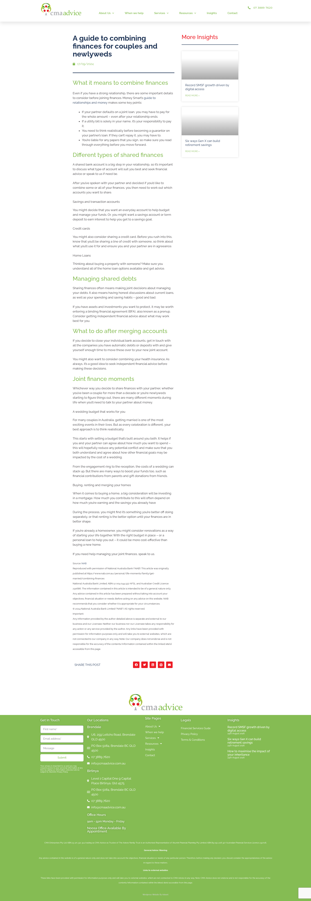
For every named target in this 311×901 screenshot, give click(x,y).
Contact (232, 13)
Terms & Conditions (193, 739)
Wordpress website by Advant (155, 895)
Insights (212, 13)
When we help (134, 13)
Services (159, 13)
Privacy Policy (189, 734)
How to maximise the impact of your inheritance (248, 753)
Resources (186, 13)
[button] (136, 665)
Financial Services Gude (196, 728)
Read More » (192, 95)
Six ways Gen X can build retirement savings (244, 740)
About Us (105, 13)
